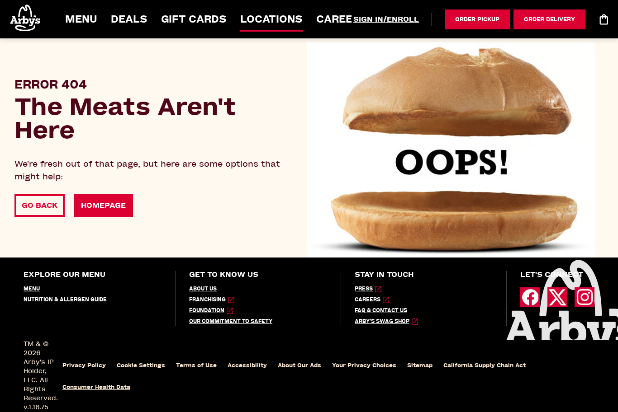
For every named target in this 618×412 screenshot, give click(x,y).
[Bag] (603, 19)
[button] (26, 18)
